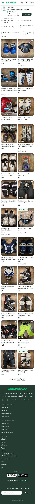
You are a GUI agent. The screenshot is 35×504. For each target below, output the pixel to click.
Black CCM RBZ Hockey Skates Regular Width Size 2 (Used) (25, 287)
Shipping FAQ (5, 407)
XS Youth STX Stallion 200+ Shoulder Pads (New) (25, 60)
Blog (2, 468)
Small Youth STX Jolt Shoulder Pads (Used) (7, 341)
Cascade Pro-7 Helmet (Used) (7, 287)
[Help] (29, 9)
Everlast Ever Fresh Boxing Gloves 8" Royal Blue (8, 60)
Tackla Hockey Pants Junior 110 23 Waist (9, 371)
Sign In (31, 2)
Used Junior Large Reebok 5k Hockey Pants (25, 202)
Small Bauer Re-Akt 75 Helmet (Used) (7, 118)
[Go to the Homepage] (11, 2)
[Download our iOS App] (12, 475)
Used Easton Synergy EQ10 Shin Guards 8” (25, 89)
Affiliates (4, 445)
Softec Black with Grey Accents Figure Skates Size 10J (9, 145)
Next (23, 379)
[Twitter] (16, 400)
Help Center (5, 416)
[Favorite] (15, 40)
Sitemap (4, 465)
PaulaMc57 (5, 55)
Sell (21, 2)
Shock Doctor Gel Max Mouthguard (24, 174)
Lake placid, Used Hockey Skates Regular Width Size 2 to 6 (8, 89)
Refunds (4, 410)
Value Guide (5, 423)
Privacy (3, 451)
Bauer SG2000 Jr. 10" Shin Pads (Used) (25, 371)
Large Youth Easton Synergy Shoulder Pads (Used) (8, 258)
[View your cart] (27, 2)
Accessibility (5, 459)
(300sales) (24, 9)
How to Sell (5, 426)
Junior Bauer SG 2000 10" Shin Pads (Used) (25, 118)
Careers (3, 442)
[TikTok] (20, 400)
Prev (19, 379)
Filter (30, 33)
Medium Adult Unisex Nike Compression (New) (25, 341)
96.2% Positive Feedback (14, 9)
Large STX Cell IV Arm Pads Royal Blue (25, 258)
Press (3, 462)
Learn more (28, 396)
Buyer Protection (6, 413)
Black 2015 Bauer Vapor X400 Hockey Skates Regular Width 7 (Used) (8, 314)
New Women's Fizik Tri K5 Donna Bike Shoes (8, 229)
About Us (4, 439)
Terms (3, 448)
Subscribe (28, 493)
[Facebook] (8, 400)
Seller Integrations (7, 432)
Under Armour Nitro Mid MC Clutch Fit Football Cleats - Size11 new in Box (25, 145)
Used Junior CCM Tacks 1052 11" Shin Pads (8, 174)
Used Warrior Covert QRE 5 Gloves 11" (8, 202)
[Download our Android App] (22, 475)
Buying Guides (28, 400)
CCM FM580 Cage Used (24, 228)
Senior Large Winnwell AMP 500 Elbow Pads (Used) (25, 314)
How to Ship (5, 429)
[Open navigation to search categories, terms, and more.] (2, 2)
